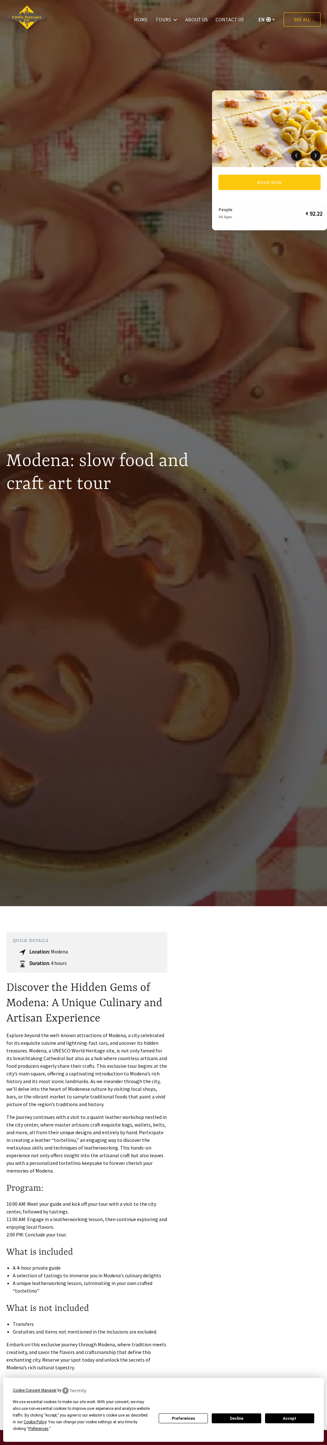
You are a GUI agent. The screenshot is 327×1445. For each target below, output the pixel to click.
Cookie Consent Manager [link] (35, 1390)
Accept (289, 1418)
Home (141, 19)
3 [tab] (260, 100)
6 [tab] (316, 100)
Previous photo (296, 155)
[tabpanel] (269, 128)
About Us (196, 19)
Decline (236, 1418)
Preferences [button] (38, 1428)
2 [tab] (241, 100)
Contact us (230, 19)
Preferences (183, 1418)
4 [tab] (279, 100)
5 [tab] (298, 100)
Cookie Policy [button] (35, 1422)
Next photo (315, 155)
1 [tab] (223, 100)
